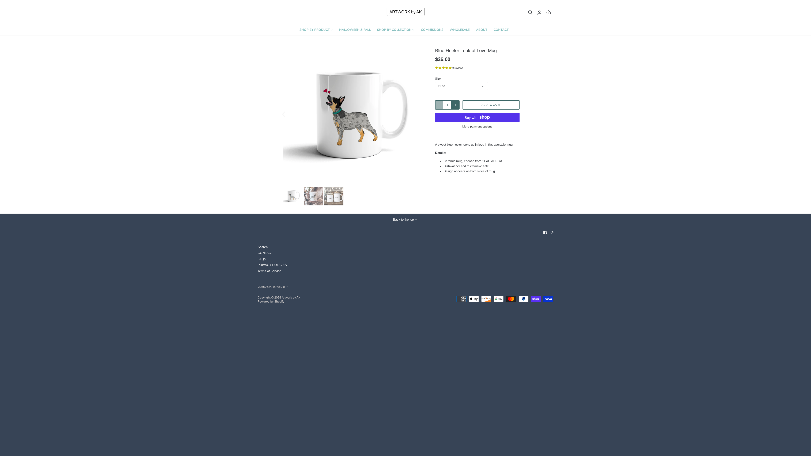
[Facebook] (545, 232)
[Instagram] (551, 232)
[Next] (418, 114)
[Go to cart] (548, 12)
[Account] (539, 12)
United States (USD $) (271, 286)
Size (438, 78)
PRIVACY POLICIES (272, 265)
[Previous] (289, 114)
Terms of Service (269, 271)
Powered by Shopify (271, 301)
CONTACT (265, 253)
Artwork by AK (291, 297)
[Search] (530, 12)
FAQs (262, 259)
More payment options (477, 126)
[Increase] (455, 104)
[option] (354, 114)
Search (263, 247)
